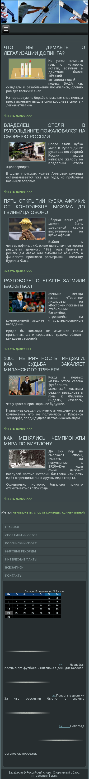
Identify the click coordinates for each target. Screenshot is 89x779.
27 (33, 613)
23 (57, 609)
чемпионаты (23, 512)
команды (53, 512)
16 (57, 605)
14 (41, 605)
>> (64, 664)
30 (57, 613)
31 (8, 616)
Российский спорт (21, 543)
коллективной (73, 512)
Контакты (13, 575)
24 (8, 613)
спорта (39, 512)
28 (41, 613)
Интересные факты (21, 559)
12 (24, 605)
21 (41, 609)
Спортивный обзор (21, 535)
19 (24, 609)
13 (33, 605)
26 (24, 613)
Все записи (14, 567)
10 (8, 605)
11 (16, 605)
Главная (12, 527)
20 (33, 609)
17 (8, 609)
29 (49, 613)
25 (16, 613)
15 (49, 605)
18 (16, 609)
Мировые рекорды (20, 551)
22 (49, 609)
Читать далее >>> (18, 116)
